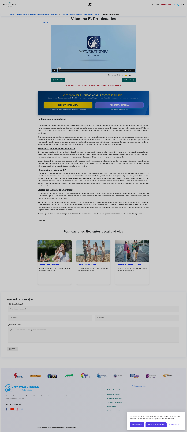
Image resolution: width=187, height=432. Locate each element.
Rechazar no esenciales (156, 424)
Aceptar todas (137, 424)
